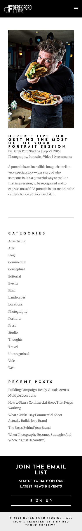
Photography (17, 157)
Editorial (14, 276)
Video (47, 157)
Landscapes (17, 297)
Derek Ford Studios (26, 151)
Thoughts (15, 340)
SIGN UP (41, 501)
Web (11, 368)
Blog (11, 255)
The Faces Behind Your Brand (29, 428)
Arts (11, 248)
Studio (13, 333)
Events (13, 283)
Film (11, 290)
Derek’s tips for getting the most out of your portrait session (38, 142)
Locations (15, 304)
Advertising (16, 241)
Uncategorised (18, 354)
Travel (13, 347)
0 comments (63, 157)
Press (12, 326)
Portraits (35, 157)
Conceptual (16, 269)
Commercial (17, 262)
